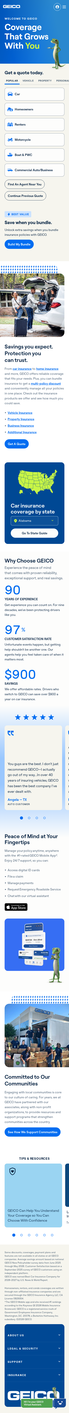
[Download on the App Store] (16, 907)
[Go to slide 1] (21, 818)
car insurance (22, 369)
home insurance (47, 369)
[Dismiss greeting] (49, 1403)
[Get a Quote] (17, 443)
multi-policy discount (46, 383)
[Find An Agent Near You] (25, 184)
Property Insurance (21, 419)
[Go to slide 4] (44, 818)
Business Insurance (21, 426)
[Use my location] (15, 521)
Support (15, 1362)
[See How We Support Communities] (33, 1132)
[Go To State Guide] (34, 533)
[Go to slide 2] (29, 818)
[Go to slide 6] (52, 1235)
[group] (33, 767)
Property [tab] (45, 80)
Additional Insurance (22, 432)
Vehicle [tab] (28, 80)
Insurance (17, 1375)
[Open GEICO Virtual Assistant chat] (37, 1403)
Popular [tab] (12, 80)
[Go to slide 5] (44, 1235)
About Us (16, 1335)
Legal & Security (23, 1348)
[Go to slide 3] (37, 818)
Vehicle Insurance (20, 413)
